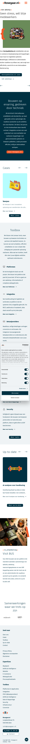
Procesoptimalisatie (9, 679)
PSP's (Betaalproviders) (10, 694)
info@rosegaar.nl (9, 726)
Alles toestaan (15, 393)
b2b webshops (7, 79)
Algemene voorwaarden (10, 654)
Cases (4, 637)
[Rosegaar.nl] (11, 3)
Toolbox (5, 640)
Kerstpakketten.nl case (11, 75)
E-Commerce (7, 674)
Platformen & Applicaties (11, 689)
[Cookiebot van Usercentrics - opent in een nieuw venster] (22, 345)
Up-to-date (6, 643)
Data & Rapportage (9, 699)
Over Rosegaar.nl (15, 152)
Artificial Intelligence (9, 669)
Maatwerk (6, 666)
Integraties (6, 692)
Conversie (6, 708)
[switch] (26, 374)
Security (5, 702)
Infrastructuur (7, 705)
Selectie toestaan (15, 397)
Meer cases (15, 215)
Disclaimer (6, 656)
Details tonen (22, 388)
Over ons (5, 635)
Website (5, 671)
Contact (12, 734)
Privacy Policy (7, 651)
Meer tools (15, 437)
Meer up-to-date (15, 505)
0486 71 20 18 (11, 731)
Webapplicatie (7, 677)
